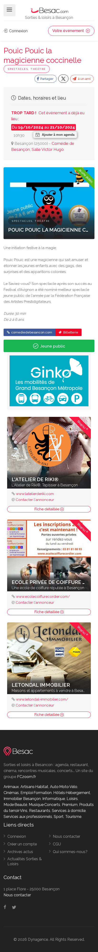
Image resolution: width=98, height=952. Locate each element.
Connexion (18, 31)
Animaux (11, 786)
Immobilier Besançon (22, 798)
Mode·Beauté (15, 804)
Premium (70, 804)
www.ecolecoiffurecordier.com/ (43, 596)
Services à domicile (69, 810)
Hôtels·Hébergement (71, 792)
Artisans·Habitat (34, 786)
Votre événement (68, 30)
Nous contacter (66, 836)
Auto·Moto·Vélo (63, 786)
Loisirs (72, 798)
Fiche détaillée (47, 509)
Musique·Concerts (44, 804)
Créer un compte (22, 844)
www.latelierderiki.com (35, 494)
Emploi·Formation (36, 792)
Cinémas (11, 792)
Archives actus (20, 851)
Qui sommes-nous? (70, 851)
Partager (47, 79)
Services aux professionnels (28, 816)
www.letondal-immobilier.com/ (42, 699)
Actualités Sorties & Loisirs (24, 861)
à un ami (84, 79)
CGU (57, 844)
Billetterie (70, 332)
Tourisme (73, 816)
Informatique (53, 798)
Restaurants (39, 810)
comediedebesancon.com (31, 332)
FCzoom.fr (26, 776)
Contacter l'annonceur (35, 500)
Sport (59, 816)
